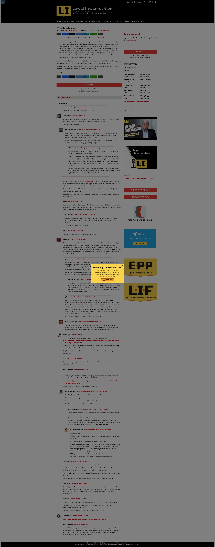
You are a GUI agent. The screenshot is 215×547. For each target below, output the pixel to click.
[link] (107, 265)
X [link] (122, 265)
